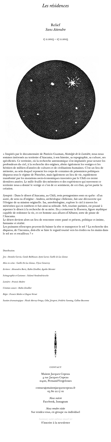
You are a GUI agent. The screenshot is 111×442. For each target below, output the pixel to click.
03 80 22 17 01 (55, 391)
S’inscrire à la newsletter (55, 423)
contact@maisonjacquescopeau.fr (55, 388)
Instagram (62, 402)
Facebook (48, 402)
